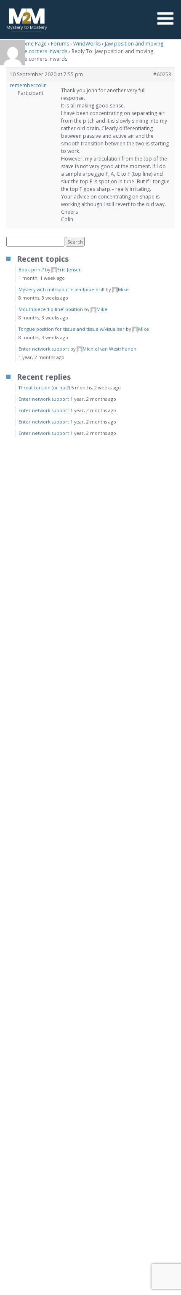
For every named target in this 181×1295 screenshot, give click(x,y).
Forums (60, 43)
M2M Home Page (26, 43)
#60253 (162, 74)
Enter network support (44, 349)
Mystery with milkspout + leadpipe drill (61, 289)
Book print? (31, 269)
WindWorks (87, 43)
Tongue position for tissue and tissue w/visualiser (72, 329)
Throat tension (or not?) (44, 387)
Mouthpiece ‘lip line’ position (51, 309)
